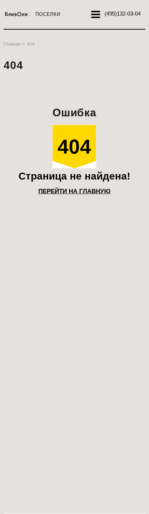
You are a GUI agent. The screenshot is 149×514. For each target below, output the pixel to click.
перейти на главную (74, 191)
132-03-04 (123, 13)
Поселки (47, 14)
